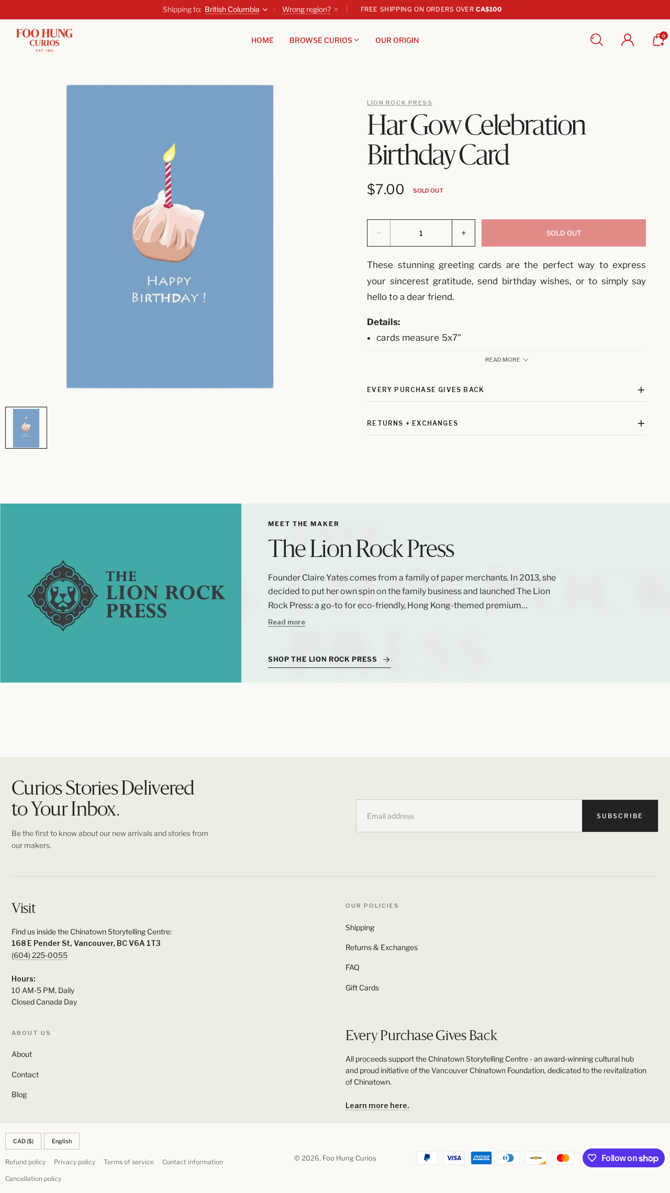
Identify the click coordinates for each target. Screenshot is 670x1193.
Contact (25, 1074)
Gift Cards (362, 987)
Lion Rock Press (399, 102)
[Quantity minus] (378, 233)
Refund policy (25, 1162)
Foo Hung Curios (349, 1158)
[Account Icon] (627, 40)
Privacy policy (74, 1162)
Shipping (359, 927)
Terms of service (129, 1162)
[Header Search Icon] (596, 40)
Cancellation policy (33, 1179)
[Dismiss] (336, 9)
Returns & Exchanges (381, 947)
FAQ (352, 967)
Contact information (192, 1162)
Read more (286, 622)
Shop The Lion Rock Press (322, 659)
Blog (19, 1094)
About (22, 1054)
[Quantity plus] (463, 233)
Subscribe (620, 816)
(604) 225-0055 (40, 955)
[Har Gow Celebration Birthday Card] (170, 237)
